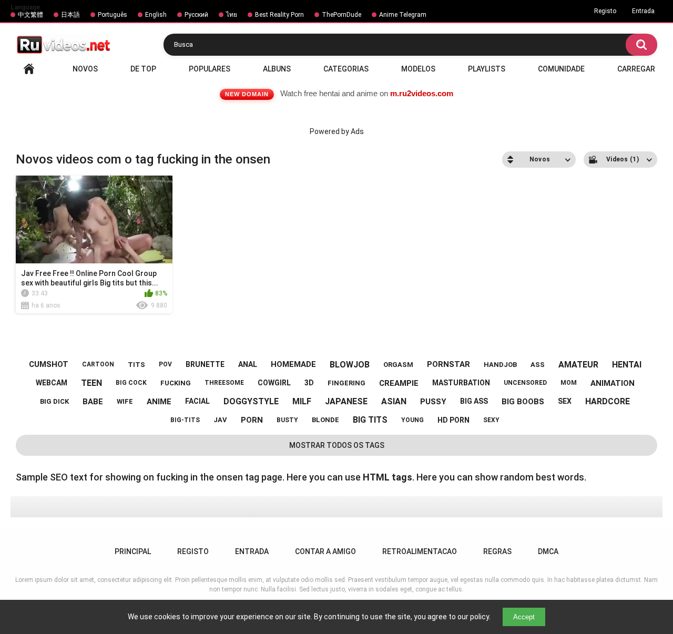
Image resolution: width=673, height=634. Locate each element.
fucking (175, 383)
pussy (433, 401)
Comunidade (561, 69)
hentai (626, 365)
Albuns (277, 69)
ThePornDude (341, 14)
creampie (399, 383)
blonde (325, 420)
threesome (224, 382)
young (412, 420)
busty (287, 420)
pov (165, 364)
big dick (54, 401)
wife (125, 401)
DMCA (548, 551)
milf (301, 401)
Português (112, 14)
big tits (370, 420)
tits (136, 365)
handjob (500, 365)
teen (91, 383)
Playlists (486, 69)
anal (247, 364)
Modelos (418, 69)
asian (393, 401)
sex (565, 401)
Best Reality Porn (279, 14)
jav (220, 420)
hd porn (453, 420)
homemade (293, 364)
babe (93, 401)
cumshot (48, 364)
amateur (578, 365)
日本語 (70, 14)
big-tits (185, 420)
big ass (474, 401)
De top (143, 69)
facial (197, 401)
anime (159, 401)
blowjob (350, 365)
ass (538, 365)
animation (612, 383)
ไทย (231, 14)
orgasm (398, 365)
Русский (196, 14)
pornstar (448, 364)
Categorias (346, 69)
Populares (209, 69)
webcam (51, 383)
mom (568, 382)
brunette (205, 364)
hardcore (607, 401)
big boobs (523, 401)
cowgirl (274, 383)
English (156, 14)
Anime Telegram (402, 14)
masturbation (461, 383)
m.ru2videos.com (421, 93)
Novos (85, 69)
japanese (346, 401)
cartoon (98, 364)
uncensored (525, 382)
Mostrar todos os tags (336, 445)
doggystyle (251, 401)
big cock (131, 382)
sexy (491, 420)
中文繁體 (30, 14)
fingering (346, 383)
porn (252, 420)
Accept (524, 617)
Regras (497, 551)
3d (309, 383)
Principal (29, 69)
